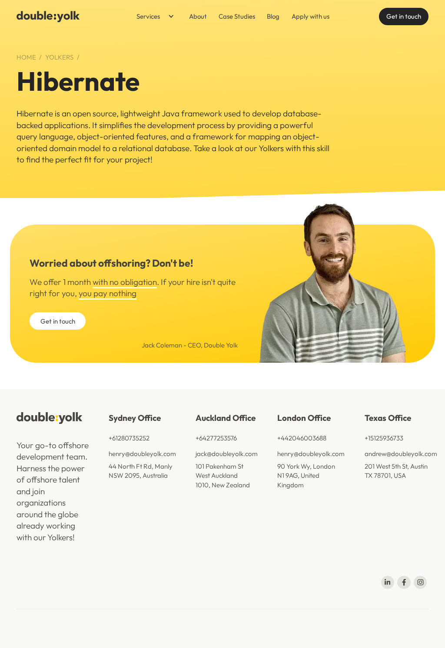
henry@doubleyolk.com (142, 454)
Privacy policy (233, 624)
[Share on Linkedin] (387, 582)
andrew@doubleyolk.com (401, 454)
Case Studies (237, 16)
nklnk (421, 624)
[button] (152, 16)
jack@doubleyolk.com (227, 454)
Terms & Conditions (183, 624)
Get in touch (403, 16)
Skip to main (115, 16)
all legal (267, 624)
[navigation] (48, 16)
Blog (273, 16)
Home (26, 57)
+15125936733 (384, 438)
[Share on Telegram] (420, 582)
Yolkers (59, 57)
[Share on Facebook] (403, 582)
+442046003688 (301, 438)
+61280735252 (129, 438)
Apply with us (310, 16)
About (198, 16)
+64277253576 (216, 438)
